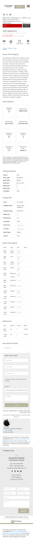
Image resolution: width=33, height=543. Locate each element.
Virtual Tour (7, 348)
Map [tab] (15, 48)
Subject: (7, 386)
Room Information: (10, 243)
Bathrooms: (7, 321)
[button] (19, 7)
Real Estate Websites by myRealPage (20, 518)
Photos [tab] (10, 48)
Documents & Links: (10, 343)
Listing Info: (7, 198)
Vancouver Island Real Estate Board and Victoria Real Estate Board (16, 439)
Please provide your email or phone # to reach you (15, 380)
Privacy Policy (6, 518)
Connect (19, 7)
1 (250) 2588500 (7, 430)
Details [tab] (5, 48)
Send (16, 405)
